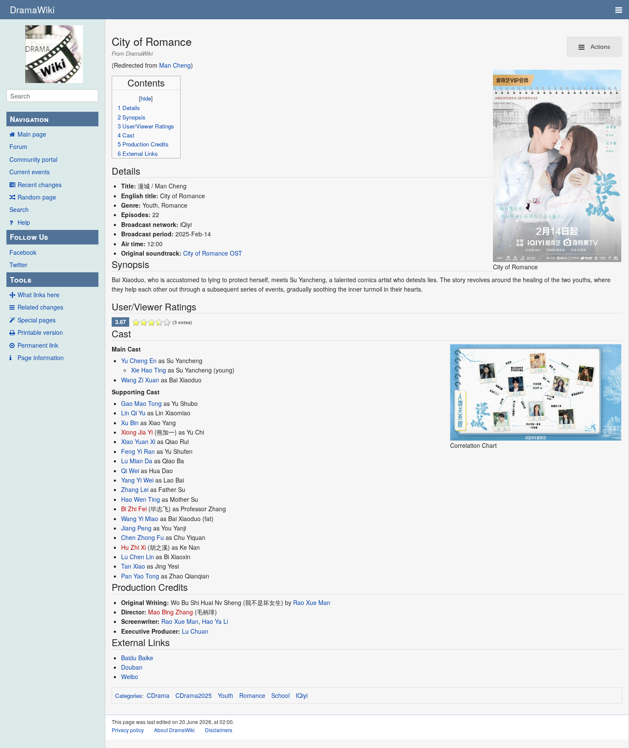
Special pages (37, 320)
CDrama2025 (193, 695)
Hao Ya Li (215, 621)
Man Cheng (175, 65)
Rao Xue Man (311, 602)
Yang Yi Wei (137, 480)
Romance (252, 695)
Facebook (22, 252)
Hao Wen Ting (140, 499)
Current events (29, 171)
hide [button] (146, 98)
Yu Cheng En (139, 360)
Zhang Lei (134, 489)
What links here (38, 294)
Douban (131, 667)
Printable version (40, 332)
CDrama (158, 695)
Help (24, 222)
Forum (18, 146)
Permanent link (38, 345)
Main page (32, 134)
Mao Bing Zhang (170, 612)
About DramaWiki (174, 729)
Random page (37, 197)
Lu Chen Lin (137, 556)
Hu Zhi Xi (133, 547)
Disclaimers (218, 729)
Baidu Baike (137, 657)
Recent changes (40, 184)
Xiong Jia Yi (137, 432)
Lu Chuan (195, 631)
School (280, 695)
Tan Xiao (133, 566)
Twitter (18, 264)
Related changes (40, 307)
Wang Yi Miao (139, 518)
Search (19, 209)
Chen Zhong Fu (142, 537)
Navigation (29, 119)
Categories (128, 695)
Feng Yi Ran (138, 451)
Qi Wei (130, 470)
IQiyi (302, 695)
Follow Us (29, 237)
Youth (225, 695)
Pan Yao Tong (140, 576)
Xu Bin (130, 422)
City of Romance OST (212, 253)
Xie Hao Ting (148, 370)
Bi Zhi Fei (134, 508)
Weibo (129, 676)
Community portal (33, 159)
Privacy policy (128, 729)
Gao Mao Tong (141, 403)
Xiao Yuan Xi (138, 441)
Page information (41, 357)
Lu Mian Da (136, 460)
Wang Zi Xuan (140, 379)
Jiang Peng (136, 528)
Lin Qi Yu (133, 412)
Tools (20, 279)
